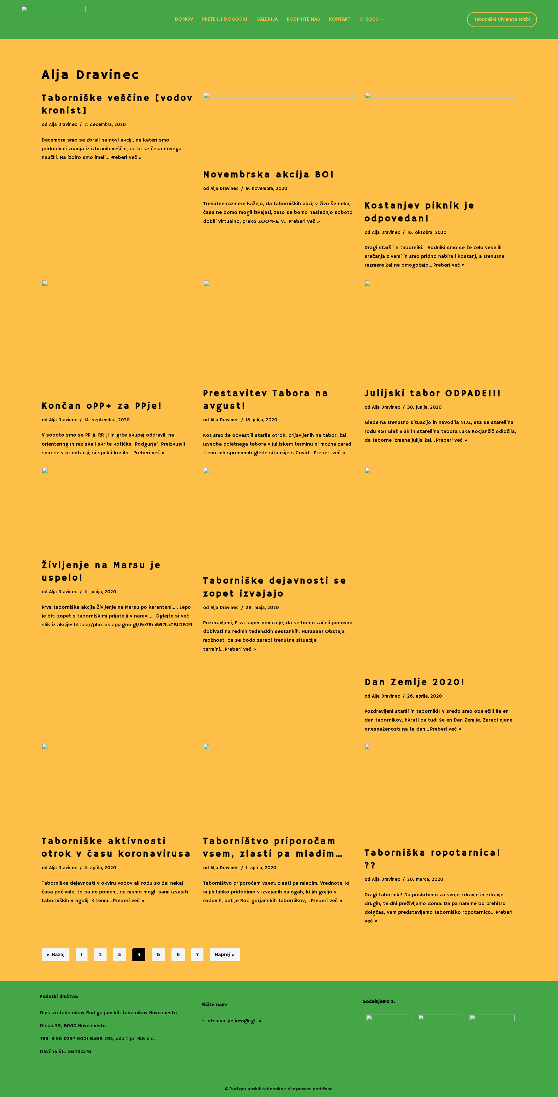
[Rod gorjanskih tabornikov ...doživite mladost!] (53, 19)
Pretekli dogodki (224, 19)
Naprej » (225, 955)
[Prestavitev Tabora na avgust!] (279, 330)
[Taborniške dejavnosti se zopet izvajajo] (279, 517)
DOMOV (184, 19)
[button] (381, 19)
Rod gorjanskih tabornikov (257, 1088)
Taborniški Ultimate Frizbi (502, 19)
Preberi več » (126, 157)
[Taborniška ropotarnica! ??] (440, 792)
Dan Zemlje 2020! (415, 682)
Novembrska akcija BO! (269, 175)
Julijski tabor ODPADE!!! (433, 393)
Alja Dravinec (63, 125)
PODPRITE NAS (303, 19)
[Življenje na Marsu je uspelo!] (117, 510)
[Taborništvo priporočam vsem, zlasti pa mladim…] (279, 786)
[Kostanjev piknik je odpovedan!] (440, 142)
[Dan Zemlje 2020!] (440, 568)
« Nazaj (55, 955)
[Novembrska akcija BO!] (279, 127)
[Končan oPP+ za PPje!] (117, 337)
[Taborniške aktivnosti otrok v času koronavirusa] (117, 786)
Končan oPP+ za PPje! (102, 406)
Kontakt (339, 19)
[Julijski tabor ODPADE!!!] (440, 330)
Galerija (267, 19)
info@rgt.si (248, 1021)
